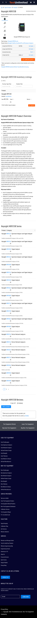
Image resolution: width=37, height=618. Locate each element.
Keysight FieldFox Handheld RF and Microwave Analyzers (20, 43)
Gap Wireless (8, 96)
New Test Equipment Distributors (8, 506)
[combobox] (2, 86)
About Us (3, 554)
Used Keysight (4, 453)
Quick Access (4, 560)
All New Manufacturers (6, 489)
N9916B (8, 296)
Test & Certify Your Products (7, 543)
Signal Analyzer (7, 7)
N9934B (8, 381)
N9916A (8, 288)
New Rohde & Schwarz (6, 487)
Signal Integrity (4, 523)
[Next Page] (8, 389)
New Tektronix (4, 484)
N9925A (8, 342)
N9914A (8, 257)
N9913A (8, 241)
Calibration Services (5, 509)
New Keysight (4, 481)
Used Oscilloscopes (5, 442)
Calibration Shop (4, 526)
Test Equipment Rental (9, 424)
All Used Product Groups (6, 450)
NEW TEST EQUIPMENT (7, 466)
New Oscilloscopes (5, 470)
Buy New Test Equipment (27, 428)
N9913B (8, 249)
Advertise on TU (4, 551)
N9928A (8, 365)
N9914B (8, 265)
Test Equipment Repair (6, 512)
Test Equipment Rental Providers (8, 503)
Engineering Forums (5, 549)
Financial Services (5, 557)
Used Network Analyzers (6, 447)
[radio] (2, 102)
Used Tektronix (4, 456)
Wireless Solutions (5, 531)
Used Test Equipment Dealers (7, 501)
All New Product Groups (6, 478)
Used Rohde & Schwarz (6, 459)
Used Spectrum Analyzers (6, 445)
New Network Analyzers (6, 475)
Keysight (15, 7)
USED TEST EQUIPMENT (7, 438)
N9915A (8, 272)
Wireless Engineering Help (7, 546)
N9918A (8, 319)
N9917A (8, 303)
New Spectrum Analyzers (6, 473)
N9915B (8, 280)
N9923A (8, 334)
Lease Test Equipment (28, 424)
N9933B (8, 373)
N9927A (8, 357)
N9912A (8, 234)
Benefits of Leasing (24, 67)
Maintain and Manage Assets (7, 540)
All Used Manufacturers (6, 461)
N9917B (8, 311)
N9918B (8, 326)
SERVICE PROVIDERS (6, 494)
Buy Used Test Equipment (9, 428)
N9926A (8, 350)
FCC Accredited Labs (5, 515)
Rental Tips (17, 67)
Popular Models (4, 562)
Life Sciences (4, 529)
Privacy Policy (3, 565)
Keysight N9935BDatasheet (7, 67)
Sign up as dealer (5, 498)
